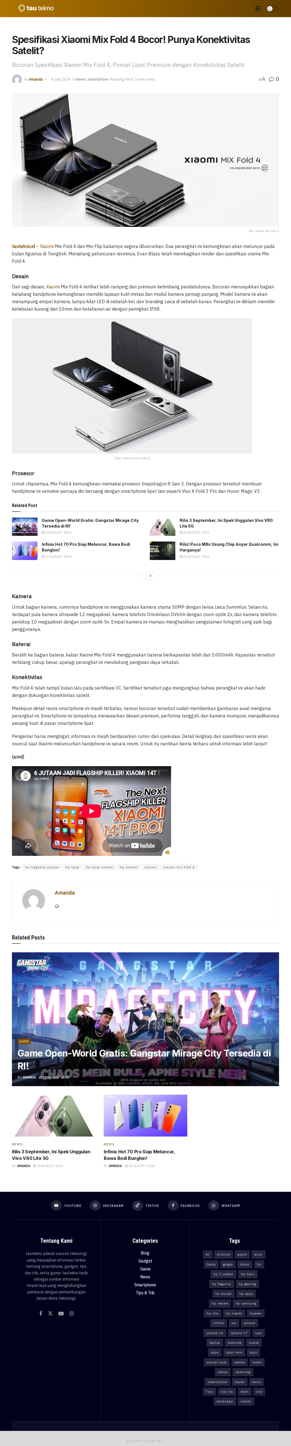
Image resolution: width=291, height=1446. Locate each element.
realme (239, 1362)
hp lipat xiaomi (99, 867)
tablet (240, 1382)
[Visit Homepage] (34, 8)
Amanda (36, 79)
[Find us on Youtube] (61, 1313)
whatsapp (225, 1401)
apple (242, 1254)
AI (208, 1254)
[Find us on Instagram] (71, 1313)
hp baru (248, 1274)
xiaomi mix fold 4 (179, 867)
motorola (235, 1343)
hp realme (220, 1303)
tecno (256, 1382)
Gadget (145, 1261)
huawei (256, 1313)
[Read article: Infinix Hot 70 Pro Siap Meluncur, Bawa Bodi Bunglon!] (25, 551)
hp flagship (221, 1284)
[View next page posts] (150, 575)
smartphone (217, 1382)
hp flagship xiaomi (42, 867)
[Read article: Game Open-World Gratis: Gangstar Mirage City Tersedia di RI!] (25, 527)
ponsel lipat (217, 1362)
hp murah (223, 1294)
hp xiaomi (129, 867)
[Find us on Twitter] (50, 1313)
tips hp (227, 1392)
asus (258, 1254)
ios (234, 1323)
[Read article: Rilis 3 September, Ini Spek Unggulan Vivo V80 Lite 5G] (162, 527)
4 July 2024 (61, 79)
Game (24, 1041)
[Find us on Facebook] (40, 1313)
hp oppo (246, 1294)
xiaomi (150, 867)
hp (259, 1264)
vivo (259, 1392)
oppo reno (234, 1352)
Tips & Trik (145, 1292)
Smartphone (98, 79)
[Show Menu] (258, 8)
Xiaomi (47, 246)
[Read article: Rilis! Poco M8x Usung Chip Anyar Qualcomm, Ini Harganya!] (162, 551)
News (81, 79)
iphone (249, 1323)
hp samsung (246, 1303)
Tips (209, 1392)
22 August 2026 (58, 532)
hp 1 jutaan (223, 1274)
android (223, 1254)
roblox (223, 1372)
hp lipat (73, 867)
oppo (215, 1352)
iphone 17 (239, 1333)
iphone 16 (214, 1333)
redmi (257, 1362)
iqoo (258, 1333)
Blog (145, 1253)
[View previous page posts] (140, 575)
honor (245, 1264)
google (228, 1264)
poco (253, 1352)
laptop (214, 1343)
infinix (218, 1323)
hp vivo (213, 1313)
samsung (242, 1372)
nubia (254, 1343)
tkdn (245, 1392)
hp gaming (247, 1284)
